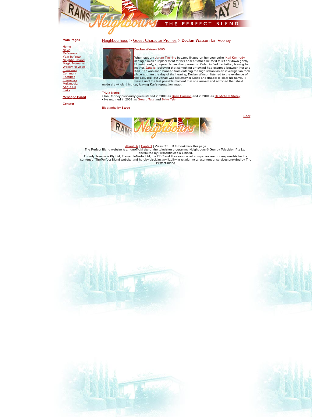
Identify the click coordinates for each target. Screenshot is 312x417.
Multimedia (70, 83)
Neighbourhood (74, 60)
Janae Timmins (165, 57)
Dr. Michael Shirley (227, 96)
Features (69, 76)
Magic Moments (74, 63)
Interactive (70, 80)
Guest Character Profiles (155, 40)
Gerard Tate (146, 99)
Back (246, 116)
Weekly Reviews (74, 66)
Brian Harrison (182, 96)
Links (66, 90)
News (66, 50)
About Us (69, 87)
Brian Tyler (169, 99)
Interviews (70, 70)
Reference (70, 53)
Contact (68, 103)
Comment (69, 73)
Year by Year (72, 56)
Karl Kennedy (234, 57)
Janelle (151, 67)
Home (67, 46)
